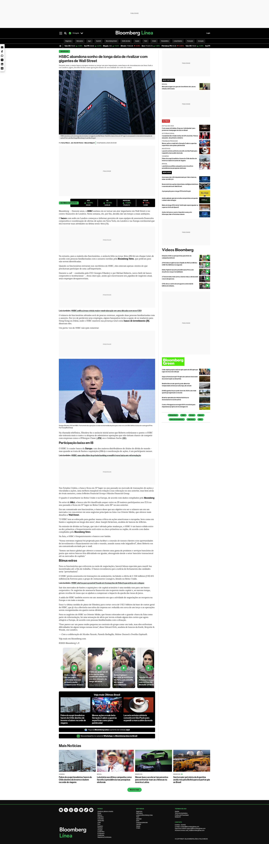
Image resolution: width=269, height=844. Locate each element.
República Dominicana (104, 837)
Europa (192, 415)
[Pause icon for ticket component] (60, 46)
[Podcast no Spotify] (91, 810)
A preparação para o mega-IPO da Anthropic (176, 191)
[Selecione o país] (82, 33)
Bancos (201, 415)
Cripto (138, 828)
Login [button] (208, 33)
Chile (99, 822)
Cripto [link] (154, 41)
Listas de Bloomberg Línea (144, 815)
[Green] (186, 361)
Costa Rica (101, 831)
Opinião (138, 824)
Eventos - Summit (180, 825)
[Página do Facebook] (61, 810)
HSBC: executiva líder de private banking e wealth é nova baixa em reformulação (106, 455)
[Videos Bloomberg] (186, 250)
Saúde (138, 826)
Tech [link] (145, 41)
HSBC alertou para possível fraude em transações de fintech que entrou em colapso (107, 583)
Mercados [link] (79, 41)
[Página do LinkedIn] (81, 810)
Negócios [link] (68, 41)
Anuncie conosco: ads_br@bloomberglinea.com (189, 830)
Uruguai (100, 830)
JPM (99, 438)
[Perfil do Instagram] (76, 810)
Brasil (99, 813)
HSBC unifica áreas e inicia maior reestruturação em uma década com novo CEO (106, 310)
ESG (137, 820)
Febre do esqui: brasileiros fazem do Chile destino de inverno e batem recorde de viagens (73, 719)
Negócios (64, 51)
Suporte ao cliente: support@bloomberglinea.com (190, 828)
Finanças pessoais (142, 822)
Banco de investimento (176, 419)
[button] (2, 47)
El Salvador (101, 833)
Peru (99, 824)
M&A (200, 419)
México (100, 815)
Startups (139, 819)
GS (124, 438)
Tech (137, 817)
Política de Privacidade (182, 815)
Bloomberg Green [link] (111, 41)
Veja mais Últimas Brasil (107, 694)
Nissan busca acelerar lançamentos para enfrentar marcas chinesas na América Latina (151, 779)
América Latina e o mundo (105, 811)
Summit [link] (98, 41)
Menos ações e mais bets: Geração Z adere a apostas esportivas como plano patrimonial (104, 719)
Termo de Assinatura (181, 813)
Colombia (101, 819)
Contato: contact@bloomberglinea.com (187, 827)
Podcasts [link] (190, 41)
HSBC (183, 415)
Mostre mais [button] (134, 790)
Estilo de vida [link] (126, 41)
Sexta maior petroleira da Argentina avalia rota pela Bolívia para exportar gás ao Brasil (191, 779)
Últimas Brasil (173, 415)
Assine (177, 811)
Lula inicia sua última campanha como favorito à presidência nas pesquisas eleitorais (114, 779)
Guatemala (101, 835)
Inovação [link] (201, 41)
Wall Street (191, 419)
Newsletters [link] (165, 41)
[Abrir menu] (61, 33)
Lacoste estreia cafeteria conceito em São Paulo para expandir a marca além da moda (138, 718)
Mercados (139, 813)
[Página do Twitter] (66, 810)
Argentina (101, 817)
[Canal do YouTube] (71, 810)
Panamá (100, 828)
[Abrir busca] (65, 33)
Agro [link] (89, 41)
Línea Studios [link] (178, 41)
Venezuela (101, 820)
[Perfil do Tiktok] (86, 810)
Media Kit (178, 817)
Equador (100, 826)
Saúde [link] (137, 41)
